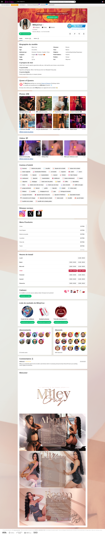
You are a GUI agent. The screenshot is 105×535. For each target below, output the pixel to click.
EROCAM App (51, 5)
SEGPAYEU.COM (42, 530)
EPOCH (36, 530)
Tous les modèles (5, 5)
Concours (43, 5)
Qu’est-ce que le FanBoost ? (79, 29)
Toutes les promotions (33, 5)
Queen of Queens (45, 83)
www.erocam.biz (17, 530)
